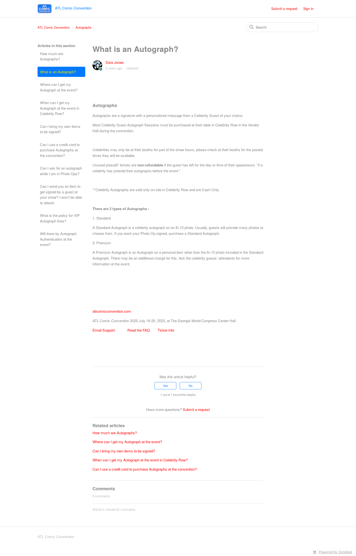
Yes (165, 386)
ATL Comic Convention (54, 27)
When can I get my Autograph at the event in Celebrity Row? (59, 108)
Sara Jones (115, 62)
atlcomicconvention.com (112, 311)
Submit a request (284, 8)
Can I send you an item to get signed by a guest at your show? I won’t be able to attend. (61, 194)
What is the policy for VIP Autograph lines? (60, 218)
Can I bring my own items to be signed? (60, 129)
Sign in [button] (308, 8)
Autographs (84, 27)
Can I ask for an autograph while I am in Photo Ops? (61, 170)
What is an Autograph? (58, 71)
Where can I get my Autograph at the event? (58, 87)
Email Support (104, 330)
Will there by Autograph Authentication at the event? (58, 239)
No (191, 386)
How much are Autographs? (51, 56)
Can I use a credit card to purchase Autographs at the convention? (60, 150)
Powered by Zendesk (335, 552)
